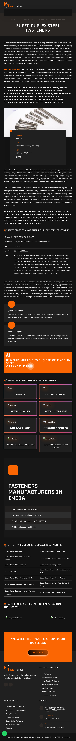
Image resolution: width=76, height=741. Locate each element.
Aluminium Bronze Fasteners (16, 710)
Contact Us (38, 652)
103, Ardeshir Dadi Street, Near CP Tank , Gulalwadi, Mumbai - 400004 (55, 709)
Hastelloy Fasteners (13, 724)
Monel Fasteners (47, 688)
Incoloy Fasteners (12, 717)
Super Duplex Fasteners (50, 681)
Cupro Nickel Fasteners (14, 721)
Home (13, 20)
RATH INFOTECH (63, 737)
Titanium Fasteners (48, 695)
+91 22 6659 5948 (52, 719)
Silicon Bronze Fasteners (15, 706)
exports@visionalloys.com (54, 727)
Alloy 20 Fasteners (13, 714)
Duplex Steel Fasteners (49, 677)
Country (9, 728)
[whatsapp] (4, 733)
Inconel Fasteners (48, 691)
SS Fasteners (46, 674)
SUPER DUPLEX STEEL (27, 20)
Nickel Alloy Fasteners (49, 684)
